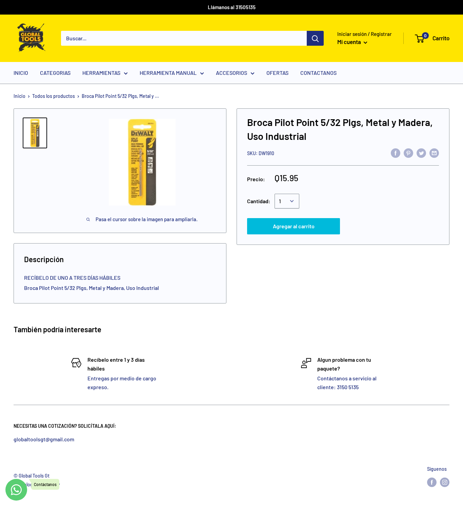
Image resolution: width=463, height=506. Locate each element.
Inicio (19, 96)
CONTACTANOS (318, 72)
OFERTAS (277, 72)
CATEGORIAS (55, 72)
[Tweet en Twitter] (421, 152)
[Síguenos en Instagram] (444, 482)
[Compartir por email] (434, 152)
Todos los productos (53, 96)
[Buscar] (315, 38)
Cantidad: (258, 201)
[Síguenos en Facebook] (432, 482)
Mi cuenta (349, 41)
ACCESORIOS (231, 72)
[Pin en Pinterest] (408, 152)
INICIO (21, 72)
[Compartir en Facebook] (395, 152)
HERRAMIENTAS (101, 72)
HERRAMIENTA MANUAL (168, 72)
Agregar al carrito (294, 226)
